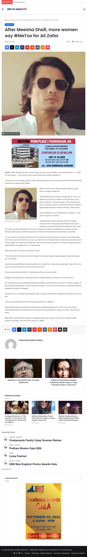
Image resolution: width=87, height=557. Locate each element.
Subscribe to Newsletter (61, 553)
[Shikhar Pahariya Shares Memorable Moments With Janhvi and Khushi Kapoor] (70, 407)
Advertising (35, 553)
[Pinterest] (27, 47)
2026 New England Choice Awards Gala (33, 464)
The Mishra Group (66, 550)
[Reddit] (32, 47)
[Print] (65, 329)
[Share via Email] (60, 329)
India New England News (31, 340)
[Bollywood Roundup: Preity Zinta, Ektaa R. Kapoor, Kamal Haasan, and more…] (43, 407)
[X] (12, 47)
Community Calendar (78, 553)
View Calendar (6, 469)
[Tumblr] (22, 47)
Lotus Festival (17, 456)
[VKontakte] (37, 47)
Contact (27, 553)
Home (8, 20)
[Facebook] (7, 47)
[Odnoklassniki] (43, 47)
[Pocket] (48, 47)
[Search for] (84, 10)
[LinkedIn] (17, 47)
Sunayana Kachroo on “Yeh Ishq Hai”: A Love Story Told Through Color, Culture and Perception (45, 2)
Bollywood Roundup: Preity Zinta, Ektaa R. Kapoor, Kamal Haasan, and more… (43, 418)
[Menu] (3, 10)
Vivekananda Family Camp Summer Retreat (35, 440)
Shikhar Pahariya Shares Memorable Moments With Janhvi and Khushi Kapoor (68, 418)
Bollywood (15, 20)
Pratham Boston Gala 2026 (25, 448)
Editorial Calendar (46, 553)
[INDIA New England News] (17, 9)
